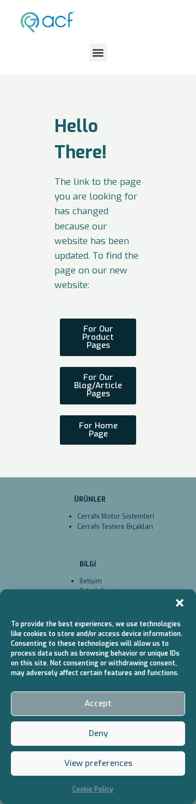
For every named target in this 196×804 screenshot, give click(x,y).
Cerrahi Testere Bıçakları (115, 526)
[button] (179, 602)
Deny (98, 733)
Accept (98, 703)
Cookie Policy (92, 789)
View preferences (98, 763)
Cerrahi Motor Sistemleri (115, 516)
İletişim (90, 581)
